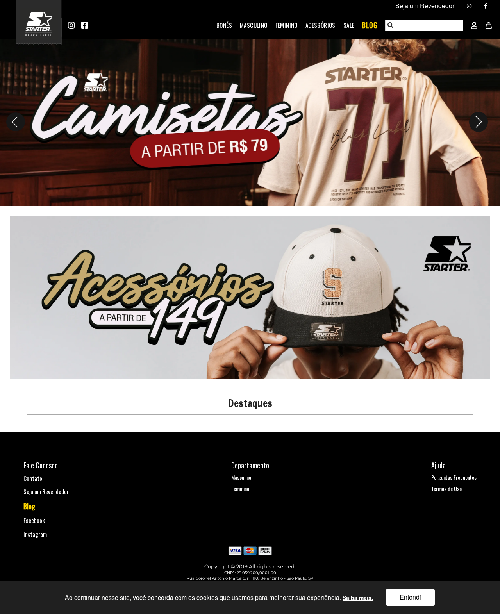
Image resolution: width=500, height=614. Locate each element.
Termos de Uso (446, 488)
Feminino (286, 25)
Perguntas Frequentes (454, 477)
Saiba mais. (358, 598)
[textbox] (424, 25)
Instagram (35, 534)
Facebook (34, 520)
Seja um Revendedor (46, 491)
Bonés (224, 25)
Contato (32, 478)
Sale (349, 25)
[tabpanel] (250, 121)
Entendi (410, 597)
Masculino (254, 25)
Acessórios (320, 25)
